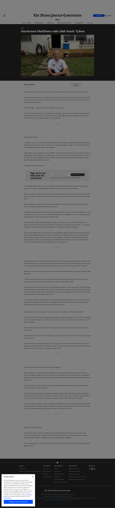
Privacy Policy (7, 498)
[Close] (33, 477)
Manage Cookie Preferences (18, 502)
